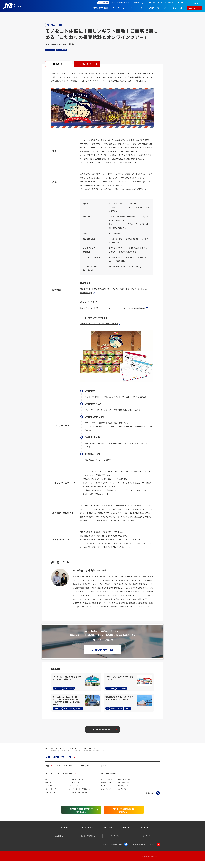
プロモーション (74, 783)
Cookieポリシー (116, 836)
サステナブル (122, 789)
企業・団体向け (103, 3)
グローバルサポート (107, 789)
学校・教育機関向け (135, 3)
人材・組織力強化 (123, 783)
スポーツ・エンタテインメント (55, 792)
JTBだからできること (63, 827)
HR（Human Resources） (77, 786)
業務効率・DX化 (106, 783)
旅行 (46, 779)
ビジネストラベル (50, 789)
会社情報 (58, 836)
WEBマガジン (86, 765)
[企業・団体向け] (46, 748)
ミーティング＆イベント (76, 779)
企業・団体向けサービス (58, 757)
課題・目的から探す (108, 773)
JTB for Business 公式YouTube (143, 844)
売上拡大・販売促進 (107, 779)
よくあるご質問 (87, 827)
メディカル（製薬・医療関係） (78, 792)
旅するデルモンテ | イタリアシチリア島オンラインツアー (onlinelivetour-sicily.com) (113, 308)
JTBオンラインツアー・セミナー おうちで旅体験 (99, 323)
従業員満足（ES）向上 (125, 786)
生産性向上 (104, 786)
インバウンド (49, 786)
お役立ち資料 (178, 8)
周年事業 (48, 783)
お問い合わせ (194, 8)
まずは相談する (86, 64)
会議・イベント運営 (124, 779)
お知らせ (103, 765)
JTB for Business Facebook (112, 844)
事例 (47, 765)
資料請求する (57, 64)
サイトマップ (145, 836)
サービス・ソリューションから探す (59, 773)
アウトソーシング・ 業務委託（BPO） (81, 789)
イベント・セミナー (64, 765)
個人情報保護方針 (87, 836)
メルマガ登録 (107, 827)
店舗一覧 (126, 827)
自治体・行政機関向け (118, 3)
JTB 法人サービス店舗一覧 (102, 640)
